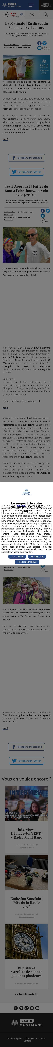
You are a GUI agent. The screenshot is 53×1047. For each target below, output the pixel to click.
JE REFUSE (37, 556)
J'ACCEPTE (17, 556)
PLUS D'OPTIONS (27, 561)
